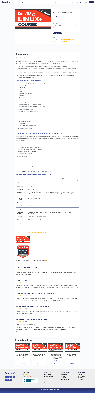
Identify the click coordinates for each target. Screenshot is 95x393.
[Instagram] (8, 380)
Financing (45, 380)
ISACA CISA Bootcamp (65, 377)
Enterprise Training (47, 374)
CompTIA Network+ (82, 376)
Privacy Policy (56, 389)
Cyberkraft (26, 372)
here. (46, 260)
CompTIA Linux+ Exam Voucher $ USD (37, 232)
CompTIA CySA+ (81, 379)
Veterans (45, 379)
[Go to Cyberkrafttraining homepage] (7, 2)
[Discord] (6, 380)
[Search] (80, 2)
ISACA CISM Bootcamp (65, 379)
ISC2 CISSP (63, 376)
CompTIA (62, 39)
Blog (44, 382)
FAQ (44, 384)
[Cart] (83, 2)
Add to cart (57, 33)
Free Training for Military (48, 376)
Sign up (91, 2)
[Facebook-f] (6, 377)
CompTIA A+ (80, 374)
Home (16, 7)
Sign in (86, 2)
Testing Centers (32, 225)
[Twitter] (13, 377)
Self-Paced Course (70, 39)
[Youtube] (11, 377)
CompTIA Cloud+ (81, 380)
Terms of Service (49, 389)
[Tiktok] (11, 380)
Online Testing (32, 227)
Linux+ (19, 7)
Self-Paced (81, 372)
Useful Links (47, 372)
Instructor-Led (65, 372)
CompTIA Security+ (64, 374)
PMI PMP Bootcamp (64, 380)
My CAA (45, 377)
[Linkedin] (8, 377)
